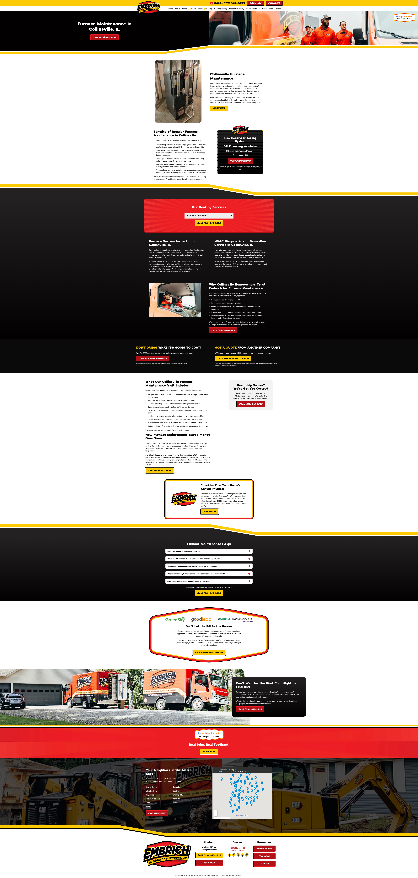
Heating (208, 8)
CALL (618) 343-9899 (229, 3)
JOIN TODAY (209, 511)
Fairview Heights (153, 799)
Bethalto (176, 787)
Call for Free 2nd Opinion (233, 358)
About (177, 8)
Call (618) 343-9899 (104, 37)
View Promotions (240, 161)
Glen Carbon (151, 791)
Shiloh (175, 802)
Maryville (150, 795)
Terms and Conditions (227, 875)
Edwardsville (151, 787)
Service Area (267, 8)
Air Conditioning (220, 8)
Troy (148, 806)
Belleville (176, 799)
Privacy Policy (238, 875)
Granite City (178, 795)
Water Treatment (253, 8)
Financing (274, 3)
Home (170, 8)
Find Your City (156, 813)
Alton (148, 802)
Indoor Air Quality (236, 8)
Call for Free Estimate (153, 358)
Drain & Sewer (197, 8)
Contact (278, 8)
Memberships (264, 848)
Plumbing (186, 8)
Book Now (256, 3)
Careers (264, 863)
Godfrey (176, 791)
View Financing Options (209, 652)
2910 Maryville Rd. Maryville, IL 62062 (238, 849)
